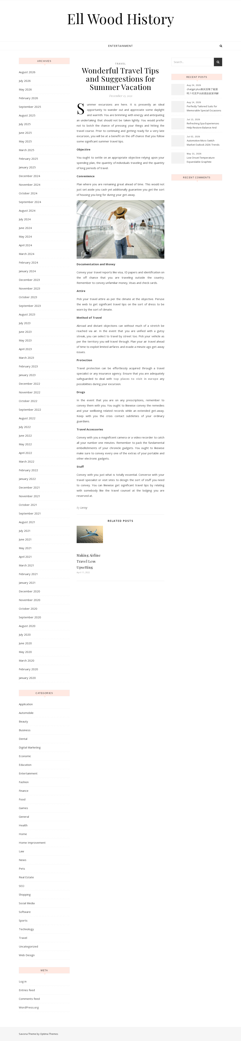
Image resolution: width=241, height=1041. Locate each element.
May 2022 (25, 444)
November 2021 (29, 496)
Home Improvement (32, 842)
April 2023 (25, 349)
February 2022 (28, 470)
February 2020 (28, 669)
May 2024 (25, 236)
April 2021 (25, 556)
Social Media (27, 903)
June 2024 (25, 228)
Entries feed (27, 990)
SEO (21, 886)
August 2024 (27, 210)
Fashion (24, 782)
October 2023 (28, 297)
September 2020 (30, 617)
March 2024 (26, 254)
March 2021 (26, 565)
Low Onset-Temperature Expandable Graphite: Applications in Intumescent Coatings (202, 160)
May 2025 (25, 141)
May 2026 (25, 89)
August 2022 (27, 418)
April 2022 (25, 453)
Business (25, 730)
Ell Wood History (120, 18)
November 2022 (29, 392)
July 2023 (25, 323)
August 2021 (27, 522)
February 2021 (28, 574)
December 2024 (29, 176)
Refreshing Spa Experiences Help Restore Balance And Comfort (203, 126)
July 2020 (25, 634)
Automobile (26, 713)
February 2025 (28, 158)
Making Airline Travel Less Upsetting (89, 561)
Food (22, 799)
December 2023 (29, 280)
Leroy (83, 507)
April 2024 (25, 245)
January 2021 (27, 582)
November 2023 (29, 288)
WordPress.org (29, 1007)
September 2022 (30, 409)
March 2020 (26, 660)
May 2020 (25, 652)
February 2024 (28, 262)
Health (23, 825)
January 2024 (27, 271)
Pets (22, 868)
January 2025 (27, 167)
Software (25, 912)
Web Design (27, 955)
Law (21, 851)
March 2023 (26, 357)
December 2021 (29, 487)
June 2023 (25, 332)
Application (26, 704)
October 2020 (28, 608)
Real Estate (26, 877)
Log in (23, 981)
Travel (23, 938)
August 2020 (27, 626)
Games (23, 808)
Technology (26, 929)
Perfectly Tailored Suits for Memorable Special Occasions (204, 108)
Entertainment (120, 46)
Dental (23, 739)
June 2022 (25, 435)
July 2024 (25, 219)
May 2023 (25, 340)
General (24, 816)
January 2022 (27, 479)
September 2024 (30, 202)
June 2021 (25, 539)
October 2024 (28, 193)
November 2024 (29, 184)
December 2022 (29, 383)
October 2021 (28, 505)
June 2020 (25, 643)
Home (23, 834)
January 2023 (27, 375)
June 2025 (25, 132)
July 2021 (25, 531)
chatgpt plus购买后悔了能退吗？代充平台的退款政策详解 (203, 91)
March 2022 (26, 461)
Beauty (23, 721)
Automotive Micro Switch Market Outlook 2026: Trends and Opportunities (203, 143)
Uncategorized (28, 946)
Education (25, 765)
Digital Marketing (30, 747)
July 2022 (25, 427)
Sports (23, 920)
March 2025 (26, 150)
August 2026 (27, 72)
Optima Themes (49, 1034)
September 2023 (30, 306)
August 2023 (27, 314)
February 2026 (28, 98)
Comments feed (29, 999)
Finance (23, 791)
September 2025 (30, 107)
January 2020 (27, 678)
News (22, 860)
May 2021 (25, 548)
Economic (25, 756)
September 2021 (30, 513)
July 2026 (25, 81)
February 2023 (28, 366)
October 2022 (28, 401)
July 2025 (25, 124)
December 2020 (29, 591)
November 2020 (29, 600)
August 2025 (27, 115)
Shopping (25, 894)
